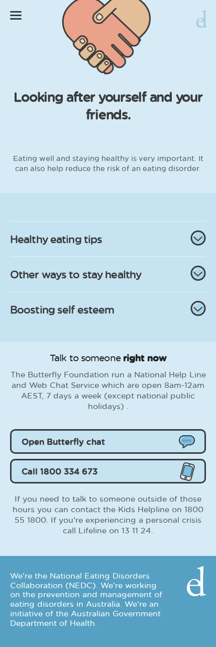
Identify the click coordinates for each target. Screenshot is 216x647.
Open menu (16, 15)
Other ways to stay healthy (75, 274)
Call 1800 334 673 (59, 471)
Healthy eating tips (56, 239)
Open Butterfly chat (63, 441)
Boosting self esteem (62, 309)
